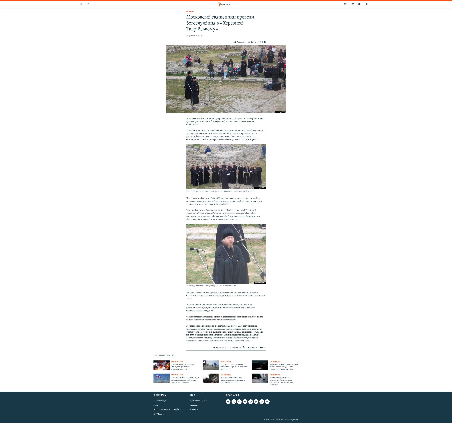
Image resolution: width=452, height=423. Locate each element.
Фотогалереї (226, 362)
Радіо (155, 405)
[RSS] (256, 401)
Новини (190, 12)
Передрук (194, 405)
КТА (352, 4)
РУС (345, 4)
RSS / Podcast (158, 414)
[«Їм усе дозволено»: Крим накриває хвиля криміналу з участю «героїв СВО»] (211, 378)
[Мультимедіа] (359, 4)
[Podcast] (261, 401)
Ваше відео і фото (160, 401)
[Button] (240, 42)
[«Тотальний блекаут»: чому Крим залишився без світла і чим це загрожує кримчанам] (161, 378)
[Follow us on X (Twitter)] (234, 401)
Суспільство (275, 362)
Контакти (194, 410)
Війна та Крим (177, 362)
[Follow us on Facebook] (228, 401)
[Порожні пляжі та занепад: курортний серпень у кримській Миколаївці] (211, 365)
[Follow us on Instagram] (250, 401)
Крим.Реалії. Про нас (198, 401)
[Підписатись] (267, 401)
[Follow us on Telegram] (245, 401)
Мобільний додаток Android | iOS (167, 410)
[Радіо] (366, 4)
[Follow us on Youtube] (239, 401)
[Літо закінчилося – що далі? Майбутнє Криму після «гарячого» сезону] (161, 365)
